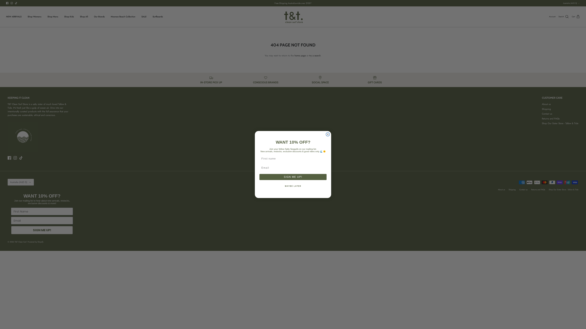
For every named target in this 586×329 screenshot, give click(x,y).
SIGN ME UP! (293, 177)
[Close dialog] (328, 134)
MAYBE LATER (293, 186)
